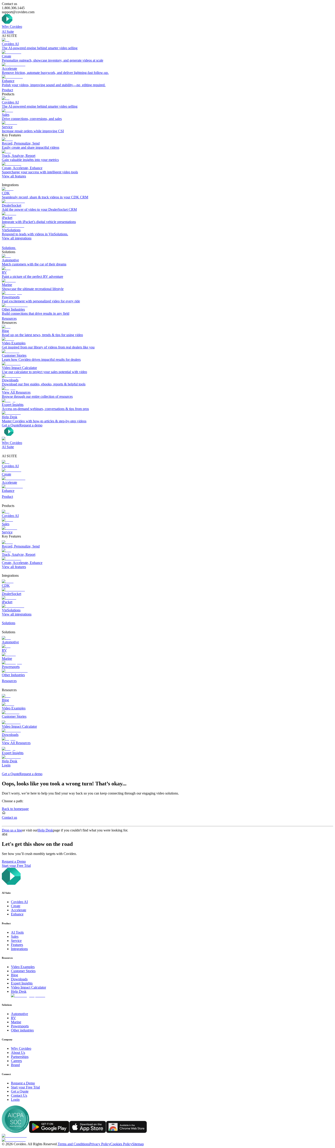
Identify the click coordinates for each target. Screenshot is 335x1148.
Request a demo (30, 425)
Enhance (17, 914)
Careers (16, 1061)
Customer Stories (23, 971)
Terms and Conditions (73, 1144)
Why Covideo (12, 27)
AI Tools (17, 932)
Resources (9, 318)
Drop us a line (12, 830)
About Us (18, 1052)
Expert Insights (22, 983)
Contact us (9, 817)
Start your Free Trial (16, 865)
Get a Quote (10, 425)
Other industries (22, 1030)
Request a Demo (14, 861)
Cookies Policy (121, 1144)
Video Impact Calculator (28, 987)
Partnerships (19, 1057)
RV (13, 1018)
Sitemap (138, 1144)
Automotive (19, 1014)
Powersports (20, 1026)
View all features (14, 176)
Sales (14, 936)
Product (7, 90)
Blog (14, 975)
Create (15, 906)
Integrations (19, 949)
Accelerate (18, 910)
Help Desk (45, 830)
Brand (15, 1065)
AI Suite (8, 32)
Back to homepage (15, 809)
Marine (16, 1022)
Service (16, 941)
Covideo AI (19, 902)
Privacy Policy (99, 1144)
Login (6, 765)
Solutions (9, 248)
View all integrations (16, 238)
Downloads (19, 979)
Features (17, 945)
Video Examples (23, 967)
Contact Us (19, 1095)
